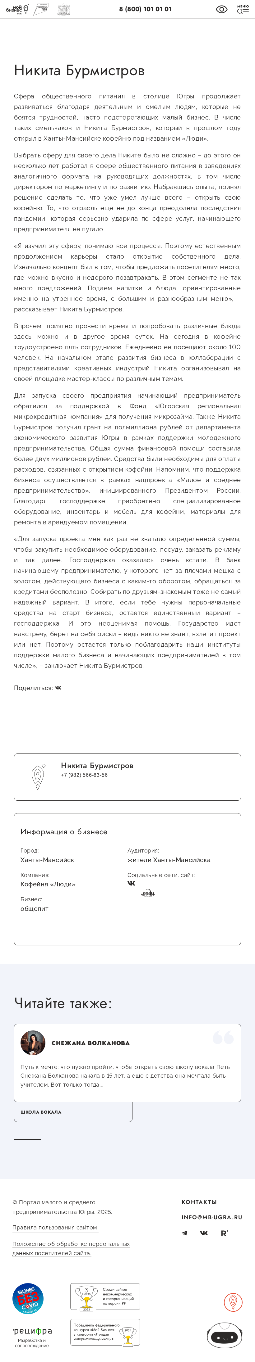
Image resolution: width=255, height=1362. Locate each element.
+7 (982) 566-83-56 (84, 775)
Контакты (199, 1202)
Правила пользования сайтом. (55, 1227)
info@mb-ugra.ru (212, 1217)
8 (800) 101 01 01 (145, 9)
